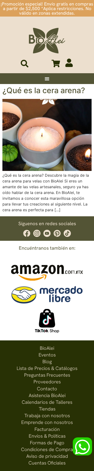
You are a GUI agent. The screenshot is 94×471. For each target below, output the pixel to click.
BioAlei (47, 348)
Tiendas (47, 409)
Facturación (47, 429)
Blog (47, 361)
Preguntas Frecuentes (47, 375)
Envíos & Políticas (47, 436)
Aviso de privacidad (47, 456)
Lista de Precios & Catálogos (47, 368)
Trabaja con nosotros (47, 415)
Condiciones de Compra (47, 449)
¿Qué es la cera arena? (43, 90)
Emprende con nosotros (47, 422)
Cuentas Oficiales (47, 463)
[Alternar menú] (47, 78)
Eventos (47, 355)
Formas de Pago (47, 443)
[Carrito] (56, 63)
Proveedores (47, 382)
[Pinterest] (57, 233)
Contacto (47, 389)
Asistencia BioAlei (47, 395)
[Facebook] (27, 233)
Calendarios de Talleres (47, 402)
